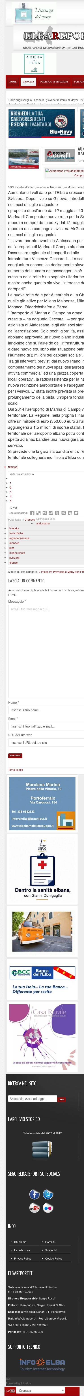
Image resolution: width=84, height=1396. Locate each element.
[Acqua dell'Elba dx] (34, 63)
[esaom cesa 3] (24, 158)
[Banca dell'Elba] (42, 979)
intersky (14, 528)
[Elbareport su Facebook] (35, 1195)
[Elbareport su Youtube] (35, 1207)
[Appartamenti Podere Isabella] (42, 1037)
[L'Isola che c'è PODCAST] (42, 869)
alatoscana (43, 523)
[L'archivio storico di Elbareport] (42, 1149)
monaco (14, 543)
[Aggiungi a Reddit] (63, 513)
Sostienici (51, 1250)
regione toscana (19, 538)
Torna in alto (15, 769)
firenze (13, 562)
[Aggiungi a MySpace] (70, 513)
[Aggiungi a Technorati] (57, 513)
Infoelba (26, 1383)
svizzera (14, 557)
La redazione (22, 1250)
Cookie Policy (53, 1258)
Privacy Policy (22, 1258)
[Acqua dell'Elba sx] (34, 12)
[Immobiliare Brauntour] (42, 803)
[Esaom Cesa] (60, 155)
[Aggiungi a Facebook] (32, 513)
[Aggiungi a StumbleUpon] (51, 513)
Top (8, 1379)
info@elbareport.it (25, 1318)
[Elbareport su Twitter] (48, 1195)
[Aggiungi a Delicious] (38, 513)
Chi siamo (20, 1242)
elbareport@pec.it (56, 1318)
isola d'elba (16, 533)
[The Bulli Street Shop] (42, 931)
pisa (12, 548)
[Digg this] (45, 513)
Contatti (50, 1242)
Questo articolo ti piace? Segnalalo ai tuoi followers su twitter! (76, 513)
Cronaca (30, 519)
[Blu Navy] (42, 123)
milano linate (17, 553)
